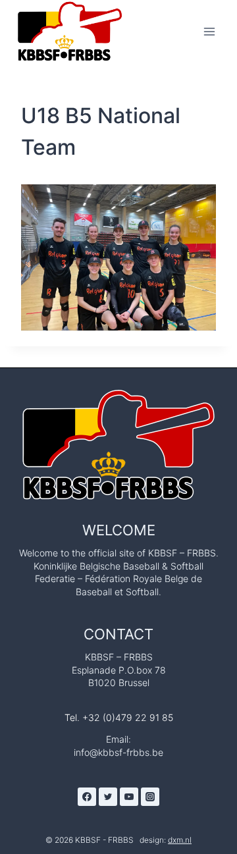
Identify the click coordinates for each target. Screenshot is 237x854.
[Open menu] (209, 31)
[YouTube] (129, 796)
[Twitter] (108, 796)
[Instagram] (150, 796)
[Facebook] (87, 796)
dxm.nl (180, 840)
